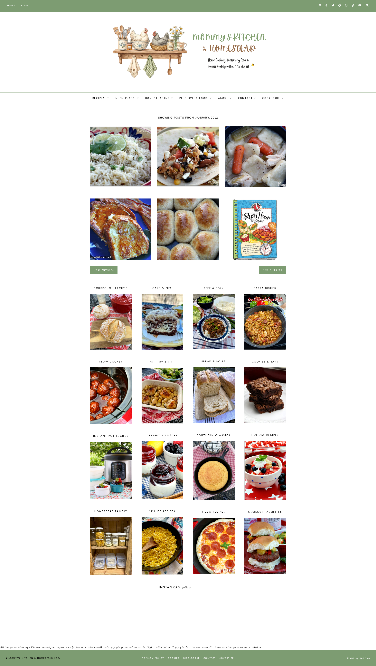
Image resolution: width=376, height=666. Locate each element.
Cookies (173, 658)
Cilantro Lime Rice (120, 188)
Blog (24, 5)
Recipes (99, 98)
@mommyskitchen (204, 587)
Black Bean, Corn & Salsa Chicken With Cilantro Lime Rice (188, 188)
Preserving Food (194, 98)
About (223, 98)
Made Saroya (358, 658)
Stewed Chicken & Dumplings (255, 188)
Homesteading (157, 98)
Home (11, 5)
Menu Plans (126, 98)
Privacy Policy (153, 658)
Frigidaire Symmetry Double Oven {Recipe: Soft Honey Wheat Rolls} (188, 261)
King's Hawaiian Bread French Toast (120, 261)
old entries (272, 270)
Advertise (227, 658)
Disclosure (191, 658)
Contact (245, 98)
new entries (104, 270)
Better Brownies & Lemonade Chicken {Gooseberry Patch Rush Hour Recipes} (255, 261)
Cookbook (271, 98)
